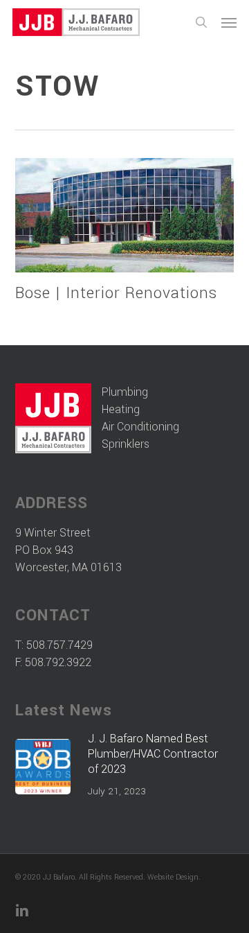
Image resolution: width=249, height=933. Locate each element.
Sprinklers (125, 444)
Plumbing (125, 392)
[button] (229, 22)
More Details (128, 205)
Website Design (173, 877)
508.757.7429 (59, 645)
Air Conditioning (140, 427)
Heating (121, 409)
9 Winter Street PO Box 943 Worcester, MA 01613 (68, 550)
